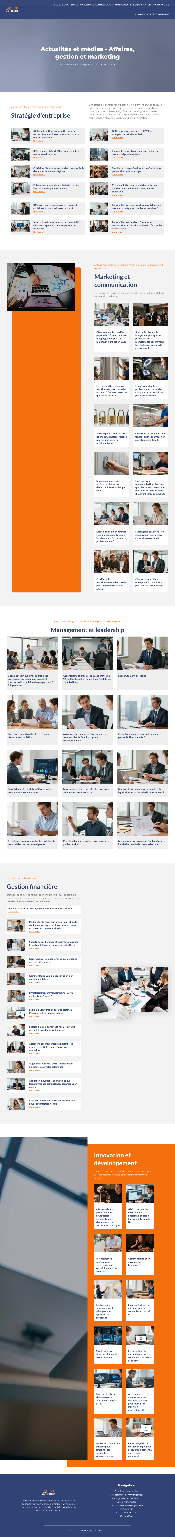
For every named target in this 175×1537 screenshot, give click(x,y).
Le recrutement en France (132, 675)
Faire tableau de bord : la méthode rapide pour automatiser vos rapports (30, 791)
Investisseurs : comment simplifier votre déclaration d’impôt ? (51, 994)
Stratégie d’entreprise (65, 5)
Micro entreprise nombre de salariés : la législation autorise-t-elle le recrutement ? (141, 791)
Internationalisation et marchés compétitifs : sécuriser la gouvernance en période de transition (57, 225)
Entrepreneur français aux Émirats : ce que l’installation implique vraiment (56, 187)
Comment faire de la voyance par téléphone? (139, 1262)
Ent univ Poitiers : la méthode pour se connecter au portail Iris (139, 1309)
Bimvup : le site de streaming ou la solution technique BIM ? (106, 1398)
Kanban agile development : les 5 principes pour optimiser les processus (106, 1311)
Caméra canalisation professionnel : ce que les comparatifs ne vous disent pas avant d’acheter (149, 390)
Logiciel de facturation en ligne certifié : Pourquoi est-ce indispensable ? (50, 1011)
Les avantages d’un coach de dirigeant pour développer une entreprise (86, 791)
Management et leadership (130, 5)
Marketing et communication (96, 5)
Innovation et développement (152, 14)
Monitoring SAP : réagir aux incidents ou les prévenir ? (106, 1354)
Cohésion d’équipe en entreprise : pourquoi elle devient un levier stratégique (58, 170)
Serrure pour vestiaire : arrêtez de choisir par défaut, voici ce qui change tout (110, 485)
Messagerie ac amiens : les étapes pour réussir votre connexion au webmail (149, 534)
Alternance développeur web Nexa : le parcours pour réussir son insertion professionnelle (137, 1401)
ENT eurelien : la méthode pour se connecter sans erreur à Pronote (140, 1355)
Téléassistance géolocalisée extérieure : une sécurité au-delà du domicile (106, 1265)
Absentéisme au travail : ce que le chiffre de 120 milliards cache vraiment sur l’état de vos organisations (87, 679)
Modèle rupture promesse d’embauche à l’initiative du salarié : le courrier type (140, 843)
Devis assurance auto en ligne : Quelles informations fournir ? (41, 908)
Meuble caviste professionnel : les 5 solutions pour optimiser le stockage (136, 170)
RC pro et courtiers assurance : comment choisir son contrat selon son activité (55, 207)
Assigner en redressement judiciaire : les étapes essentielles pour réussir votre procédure (51, 1047)
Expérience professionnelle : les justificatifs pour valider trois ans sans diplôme (31, 843)
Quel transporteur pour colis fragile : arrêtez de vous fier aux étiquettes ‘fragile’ (150, 436)
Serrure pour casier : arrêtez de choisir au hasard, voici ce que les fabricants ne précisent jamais (111, 438)
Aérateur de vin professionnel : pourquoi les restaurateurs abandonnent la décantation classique (108, 1217)
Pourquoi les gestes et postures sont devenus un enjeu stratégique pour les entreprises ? (136, 207)
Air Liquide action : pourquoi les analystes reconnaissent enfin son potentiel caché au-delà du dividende (56, 134)
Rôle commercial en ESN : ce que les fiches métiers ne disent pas (56, 152)
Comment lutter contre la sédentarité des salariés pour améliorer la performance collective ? (134, 188)
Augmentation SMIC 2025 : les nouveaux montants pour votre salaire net (51, 1065)
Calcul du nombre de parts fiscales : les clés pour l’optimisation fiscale (52, 1102)
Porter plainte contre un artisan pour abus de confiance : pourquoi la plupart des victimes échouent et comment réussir (53, 925)
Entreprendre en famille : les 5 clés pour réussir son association (29, 735)
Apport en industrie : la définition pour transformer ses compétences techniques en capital (53, 1084)
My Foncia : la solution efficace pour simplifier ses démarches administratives (108, 1450)
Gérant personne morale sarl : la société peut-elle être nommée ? (139, 735)
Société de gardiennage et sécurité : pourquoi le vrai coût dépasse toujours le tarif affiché (53, 943)
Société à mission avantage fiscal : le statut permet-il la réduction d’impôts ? (52, 1028)
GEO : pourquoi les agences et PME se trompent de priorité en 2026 (132, 132)
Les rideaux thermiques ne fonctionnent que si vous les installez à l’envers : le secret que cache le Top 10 (111, 390)
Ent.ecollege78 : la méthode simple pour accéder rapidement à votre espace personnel (140, 1450)
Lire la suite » (39, 141)
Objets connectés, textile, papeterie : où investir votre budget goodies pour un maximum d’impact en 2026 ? (111, 338)
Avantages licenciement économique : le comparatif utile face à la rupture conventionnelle (85, 737)
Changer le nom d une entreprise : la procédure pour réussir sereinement (149, 582)
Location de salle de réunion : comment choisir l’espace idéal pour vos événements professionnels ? (111, 536)
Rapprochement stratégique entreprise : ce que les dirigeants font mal (135, 152)
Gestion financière (158, 5)
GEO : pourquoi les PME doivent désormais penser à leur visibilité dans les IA (139, 1216)
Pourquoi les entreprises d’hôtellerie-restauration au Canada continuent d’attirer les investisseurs (137, 225)
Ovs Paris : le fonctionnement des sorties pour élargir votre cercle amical (111, 584)
